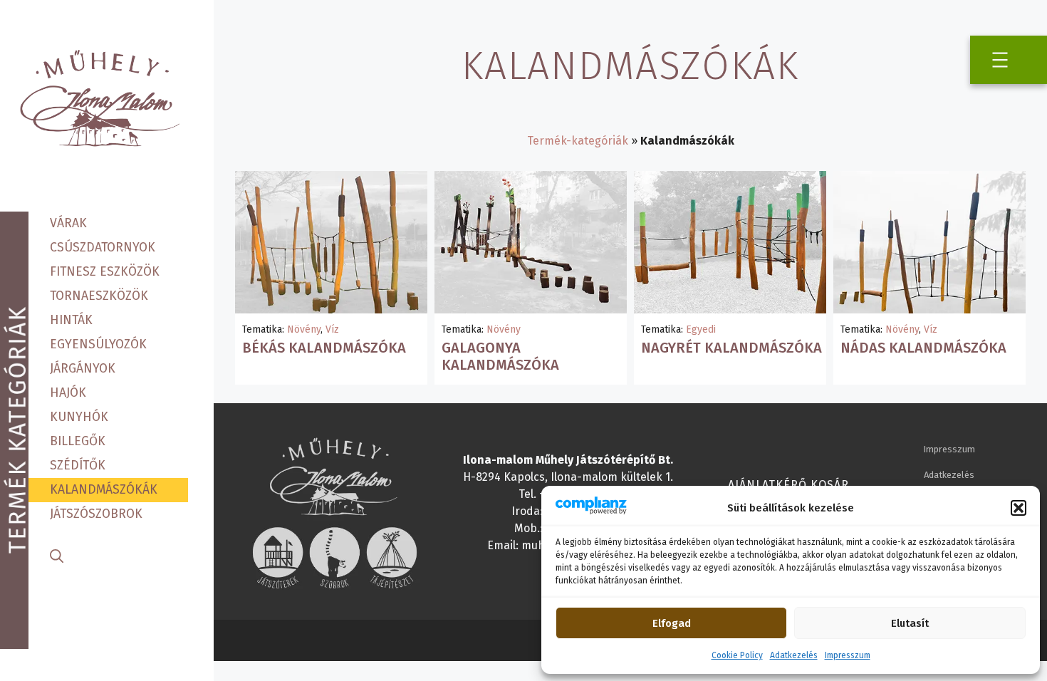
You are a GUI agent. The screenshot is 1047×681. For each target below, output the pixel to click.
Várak (68, 223)
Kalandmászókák (103, 489)
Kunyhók (79, 417)
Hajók (68, 392)
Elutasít (910, 623)
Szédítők (77, 465)
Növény (304, 329)
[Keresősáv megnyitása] (56, 554)
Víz (332, 329)
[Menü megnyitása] (1000, 60)
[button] (1018, 508)
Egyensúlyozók (98, 344)
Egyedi (701, 329)
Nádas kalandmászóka (923, 347)
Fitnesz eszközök (105, 271)
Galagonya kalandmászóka (500, 356)
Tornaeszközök (99, 295)
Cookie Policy (737, 655)
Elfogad (671, 623)
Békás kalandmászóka (324, 347)
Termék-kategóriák (577, 140)
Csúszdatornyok (102, 247)
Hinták (71, 320)
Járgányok (82, 368)
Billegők (77, 441)
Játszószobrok (96, 513)
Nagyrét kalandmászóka (731, 347)
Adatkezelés (794, 655)
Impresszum (847, 655)
